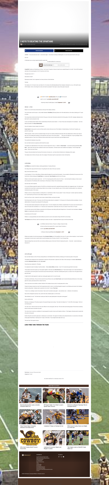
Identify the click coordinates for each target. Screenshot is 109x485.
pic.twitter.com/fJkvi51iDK (49, 228)
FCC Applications (39, 460)
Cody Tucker (24, 44)
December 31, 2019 (60, 232)
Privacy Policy (38, 465)
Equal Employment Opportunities (42, 456)
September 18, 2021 (62, 102)
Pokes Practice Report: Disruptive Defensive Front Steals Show (28, 426)
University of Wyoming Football (35, 372)
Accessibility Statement (40, 466)
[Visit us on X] (62, 456)
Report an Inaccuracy (40, 461)
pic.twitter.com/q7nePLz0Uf (52, 99)
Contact (37, 470)
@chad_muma (52, 96)
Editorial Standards (39, 459)
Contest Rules (38, 464)
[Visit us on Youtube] (64, 456)
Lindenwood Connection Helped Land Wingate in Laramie (52, 447)
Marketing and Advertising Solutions (42, 458)
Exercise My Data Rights (40, 468)
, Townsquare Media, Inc (33, 473)
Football (30, 374)
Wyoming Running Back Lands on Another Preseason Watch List (30, 405)
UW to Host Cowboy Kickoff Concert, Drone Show (29, 447)
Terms (37, 463)
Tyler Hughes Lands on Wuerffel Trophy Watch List (76, 447)
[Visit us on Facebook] (59, 456)
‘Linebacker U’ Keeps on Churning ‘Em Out (53, 426)
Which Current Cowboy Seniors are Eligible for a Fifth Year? (77, 426)
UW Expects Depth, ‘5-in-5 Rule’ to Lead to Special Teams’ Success (53, 405)
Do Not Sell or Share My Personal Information (44, 469)
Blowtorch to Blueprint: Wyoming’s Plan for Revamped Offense (77, 405)
